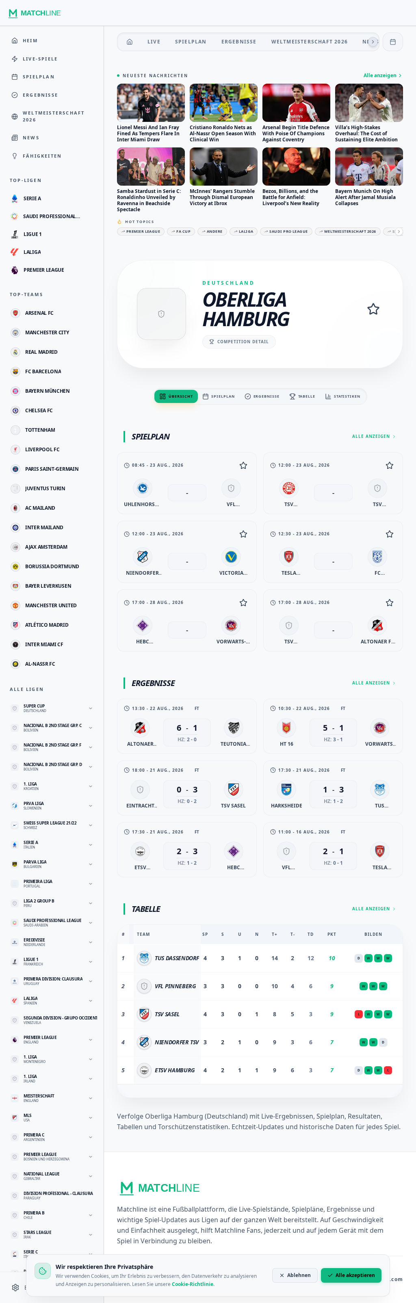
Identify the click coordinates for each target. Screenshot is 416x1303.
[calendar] (393, 41)
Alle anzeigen (380, 75)
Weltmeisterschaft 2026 (309, 41)
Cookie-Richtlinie (192, 1284)
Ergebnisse (239, 41)
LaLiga (246, 231)
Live (153, 41)
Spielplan (191, 41)
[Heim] (129, 41)
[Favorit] (243, 465)
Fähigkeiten (42, 156)
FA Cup (183, 231)
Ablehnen (299, 1275)
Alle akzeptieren (355, 1275)
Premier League (143, 231)
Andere (215, 231)
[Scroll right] (373, 42)
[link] (187, 483)
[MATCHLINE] (36, 12)
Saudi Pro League (288, 231)
